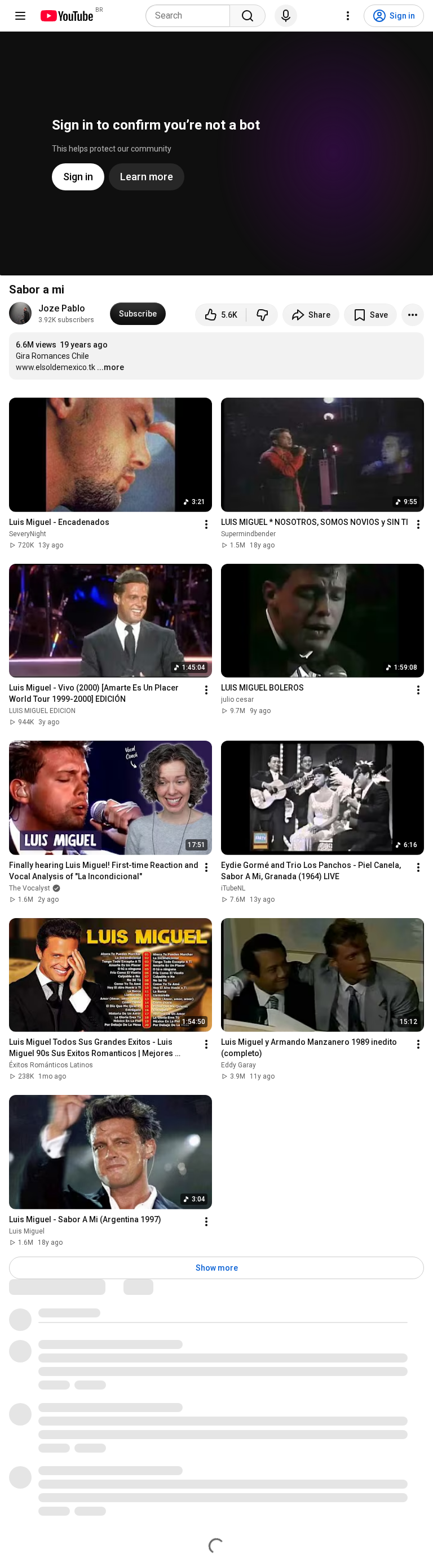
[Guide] (20, 16)
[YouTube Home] (66, 16)
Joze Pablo (61, 308)
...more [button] (110, 367)
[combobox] (191, 16)
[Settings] (348, 16)
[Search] (247, 16)
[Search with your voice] (286, 16)
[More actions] (412, 315)
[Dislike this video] (262, 315)
